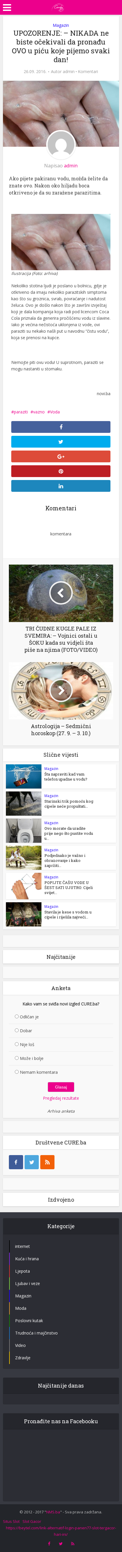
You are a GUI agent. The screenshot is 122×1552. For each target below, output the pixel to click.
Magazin (61, 25)
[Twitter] (32, 1162)
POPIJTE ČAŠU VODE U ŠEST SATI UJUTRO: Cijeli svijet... (68, 887)
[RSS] (47, 1162)
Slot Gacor (32, 1521)
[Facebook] (16, 1162)
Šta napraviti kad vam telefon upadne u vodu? (65, 776)
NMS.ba (53, 1512)
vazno (39, 412)
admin (69, 71)
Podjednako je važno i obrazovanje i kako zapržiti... (64, 860)
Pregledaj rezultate (61, 1098)
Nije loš (27, 1044)
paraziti (21, 412)
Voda (55, 412)
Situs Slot (11, 1521)
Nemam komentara (39, 1072)
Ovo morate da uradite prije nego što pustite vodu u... (68, 833)
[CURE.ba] (58, 7)
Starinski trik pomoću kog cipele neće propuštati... (68, 804)
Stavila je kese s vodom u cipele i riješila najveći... (68, 914)
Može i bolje (32, 1058)
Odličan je (29, 1017)
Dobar (26, 1030)
